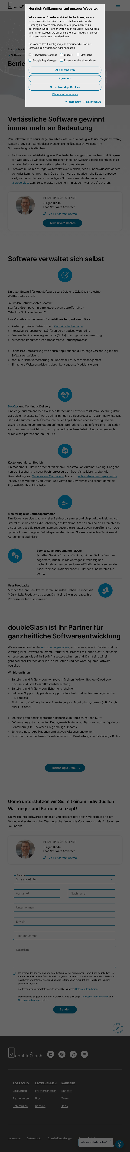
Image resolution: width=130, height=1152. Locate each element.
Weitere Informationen (65, 94)
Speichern (65, 78)
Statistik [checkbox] (68, 54)
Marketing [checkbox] (86, 54)
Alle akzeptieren (65, 69)
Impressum (74, 101)
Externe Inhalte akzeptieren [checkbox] (80, 60)
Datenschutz (93, 101)
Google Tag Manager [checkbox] (44, 60)
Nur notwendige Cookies (65, 87)
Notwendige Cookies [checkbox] (44, 54)
